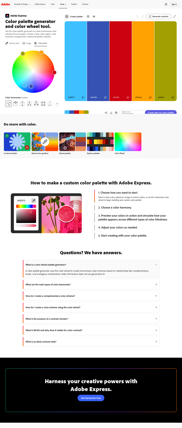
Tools (62, 4)
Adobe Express (40, 4)
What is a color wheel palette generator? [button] (46, 264)
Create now (17, 142)
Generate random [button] (160, 16)
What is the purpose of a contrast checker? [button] (47, 318)
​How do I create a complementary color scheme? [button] (50, 295)
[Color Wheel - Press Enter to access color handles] (33, 71)
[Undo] (137, 16)
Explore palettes (93, 153)
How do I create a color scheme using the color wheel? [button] (53, 307)
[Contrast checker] (88, 16)
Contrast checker (10, 153)
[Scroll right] (57, 104)
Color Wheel (120, 153)
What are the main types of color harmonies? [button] (48, 284)
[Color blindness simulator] (94, 16)
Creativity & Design (21, 4)
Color (53, 4)
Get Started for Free (91, 397)
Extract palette (64, 153)
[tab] (12, 43)
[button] (166, 4)
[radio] (8, 104)
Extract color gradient (40, 153)
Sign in (174, 4)
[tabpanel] (33, 77)
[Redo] (142, 16)
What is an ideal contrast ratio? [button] (41, 341)
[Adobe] (5, 4)
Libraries (85, 4)
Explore (74, 4)
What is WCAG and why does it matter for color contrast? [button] (54, 330)
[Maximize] (174, 16)
